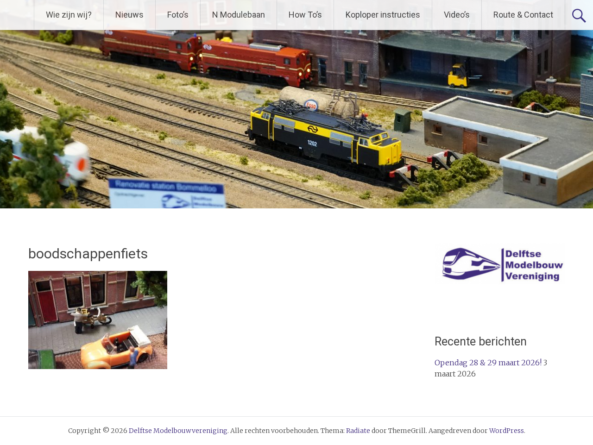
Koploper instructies (383, 14)
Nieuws (129, 14)
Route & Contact (523, 14)
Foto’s (178, 14)
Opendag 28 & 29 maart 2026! (488, 362)
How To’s (305, 14)
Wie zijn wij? (69, 14)
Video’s (457, 14)
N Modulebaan (238, 14)
